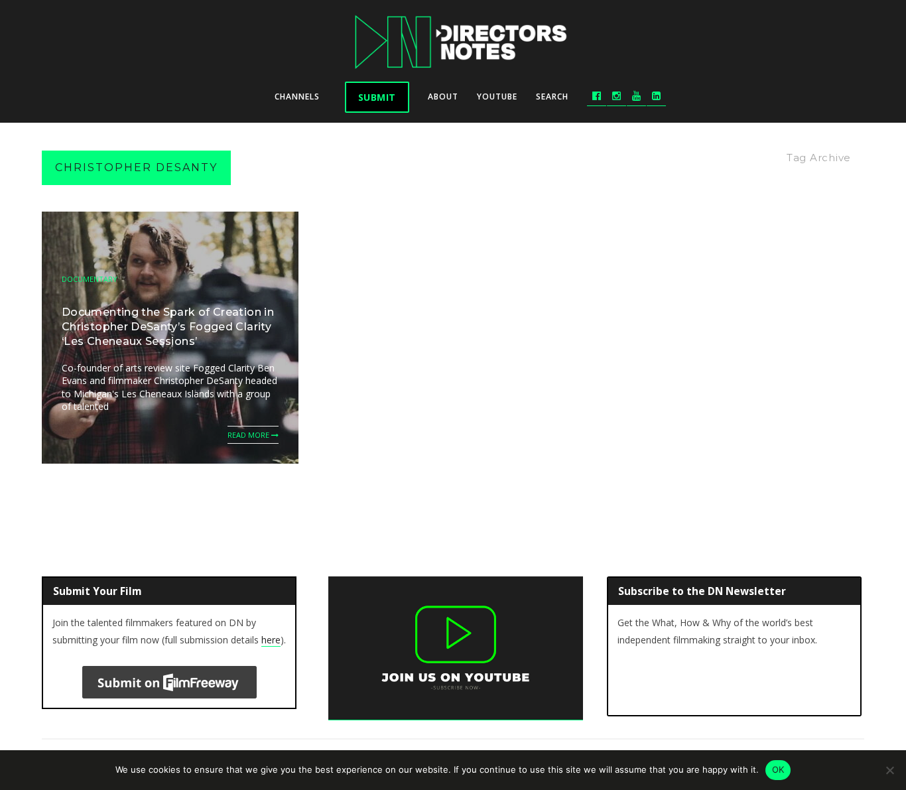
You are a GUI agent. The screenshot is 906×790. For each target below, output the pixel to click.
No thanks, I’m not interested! (452, 606)
